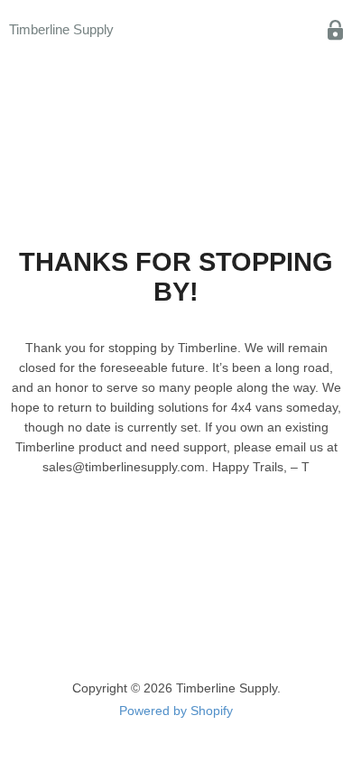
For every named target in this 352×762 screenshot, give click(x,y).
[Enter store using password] (335, 30)
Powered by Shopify (176, 710)
